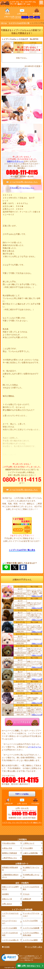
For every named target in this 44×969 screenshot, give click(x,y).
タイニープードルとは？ (9, 921)
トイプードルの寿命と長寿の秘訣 (31, 933)
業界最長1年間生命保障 (10, 868)
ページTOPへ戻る (34, 947)
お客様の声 (8, 803)
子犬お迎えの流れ (8, 843)
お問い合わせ (22, 13)
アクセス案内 (28, 848)
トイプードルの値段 (9, 928)
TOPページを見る (22, 794)
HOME (7, 13)
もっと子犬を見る (22, 721)
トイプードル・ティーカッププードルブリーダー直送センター (22, 822)
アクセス (26, 894)
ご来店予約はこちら (9, 858)
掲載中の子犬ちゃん (15, 161)
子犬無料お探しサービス (31, 875)
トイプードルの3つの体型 (10, 933)
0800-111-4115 (30, 17)
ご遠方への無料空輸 (30, 853)
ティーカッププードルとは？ (31, 914)
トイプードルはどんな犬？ (10, 914)
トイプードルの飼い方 (10, 940)
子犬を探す (37, 13)
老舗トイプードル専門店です (10, 887)
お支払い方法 (7, 848)
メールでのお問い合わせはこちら (24, 182)
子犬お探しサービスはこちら (22, 188)
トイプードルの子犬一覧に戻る (22, 549)
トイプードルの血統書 (31, 928)
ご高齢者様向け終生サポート (10, 875)
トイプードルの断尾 (30, 940)
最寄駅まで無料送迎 (9, 853)
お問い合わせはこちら (30, 965)
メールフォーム (34, 746)
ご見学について (28, 843)
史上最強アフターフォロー (31, 868)
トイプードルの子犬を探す (31, 887)
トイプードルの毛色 (30, 920)
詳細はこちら (36, 596)
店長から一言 (7, 899)
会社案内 (5, 894)
